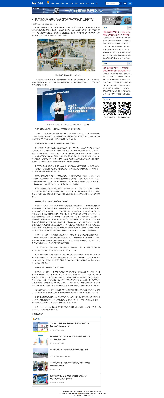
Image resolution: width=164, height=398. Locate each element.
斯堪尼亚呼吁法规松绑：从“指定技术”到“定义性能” (117, 85)
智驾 (67, 3)
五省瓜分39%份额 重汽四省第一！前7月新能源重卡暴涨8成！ (117, 58)
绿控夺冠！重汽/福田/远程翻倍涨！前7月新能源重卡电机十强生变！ (117, 71)
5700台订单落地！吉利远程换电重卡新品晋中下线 (69, 350)
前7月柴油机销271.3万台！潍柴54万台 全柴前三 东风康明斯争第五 (117, 49)
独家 (52, 3)
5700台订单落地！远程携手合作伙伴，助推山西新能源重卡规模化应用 (70, 364)
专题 (92, 3)
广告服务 (84, 395)
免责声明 (79, 395)
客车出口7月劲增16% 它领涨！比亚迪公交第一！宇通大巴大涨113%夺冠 (117, 43)
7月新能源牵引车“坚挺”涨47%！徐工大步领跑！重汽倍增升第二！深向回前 (117, 37)
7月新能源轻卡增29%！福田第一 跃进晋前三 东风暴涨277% (117, 46)
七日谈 (47, 3)
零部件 (82, 3)
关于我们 (73, 395)
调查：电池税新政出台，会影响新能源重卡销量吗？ (117, 76)
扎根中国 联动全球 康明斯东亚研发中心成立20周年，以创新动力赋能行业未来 (68, 377)
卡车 (71, 3)
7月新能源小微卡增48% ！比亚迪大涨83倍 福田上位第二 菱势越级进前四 (70, 338)
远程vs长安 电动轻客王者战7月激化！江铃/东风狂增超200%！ (117, 52)
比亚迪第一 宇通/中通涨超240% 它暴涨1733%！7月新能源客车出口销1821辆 (70, 324)
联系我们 (90, 395)
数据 (57, 3)
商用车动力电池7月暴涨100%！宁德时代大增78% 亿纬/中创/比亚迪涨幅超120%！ (117, 35)
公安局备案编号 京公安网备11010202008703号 (93, 393)
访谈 (62, 3)
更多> (129, 27)
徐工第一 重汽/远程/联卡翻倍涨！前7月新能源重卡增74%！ (117, 40)
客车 (76, 3)
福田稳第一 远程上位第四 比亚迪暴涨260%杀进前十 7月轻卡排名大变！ (117, 55)
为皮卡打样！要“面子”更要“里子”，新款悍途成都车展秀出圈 (117, 73)
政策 (87, 3)
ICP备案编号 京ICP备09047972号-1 (68, 393)
